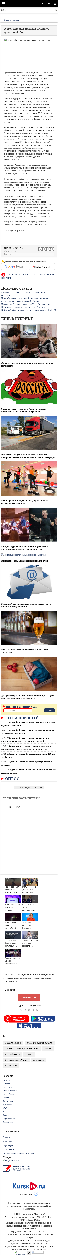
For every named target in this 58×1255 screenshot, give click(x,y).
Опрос (11, 778)
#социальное (11, 1065)
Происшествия (10, 1090)
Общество (8, 1083)
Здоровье (7, 1111)
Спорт (6, 1097)
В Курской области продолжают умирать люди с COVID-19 (28, 310)
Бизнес (6, 1115)
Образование (9, 1118)
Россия (16, 20)
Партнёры (8, 1145)
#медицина (38, 1060)
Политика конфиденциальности (18, 1153)
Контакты (8, 1141)
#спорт (29, 1054)
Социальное (8, 1122)
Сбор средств (9, 1149)
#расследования (12, 1054)
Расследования (10, 1094)
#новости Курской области (40, 1043)
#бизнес (48, 1048)
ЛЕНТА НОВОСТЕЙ (21, 718)
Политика (8, 1087)
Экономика (8, 1101)
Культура (7, 1104)
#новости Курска (13, 1043)
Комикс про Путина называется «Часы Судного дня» (25, 304)
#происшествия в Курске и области (21, 1048)
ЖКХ (5, 1108)
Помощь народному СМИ (21, 706)
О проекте (8, 1137)
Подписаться (29, 997)
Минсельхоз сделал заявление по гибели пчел (24, 561)
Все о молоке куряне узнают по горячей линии (23, 307)
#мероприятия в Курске (16, 1060)
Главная (7, 20)
